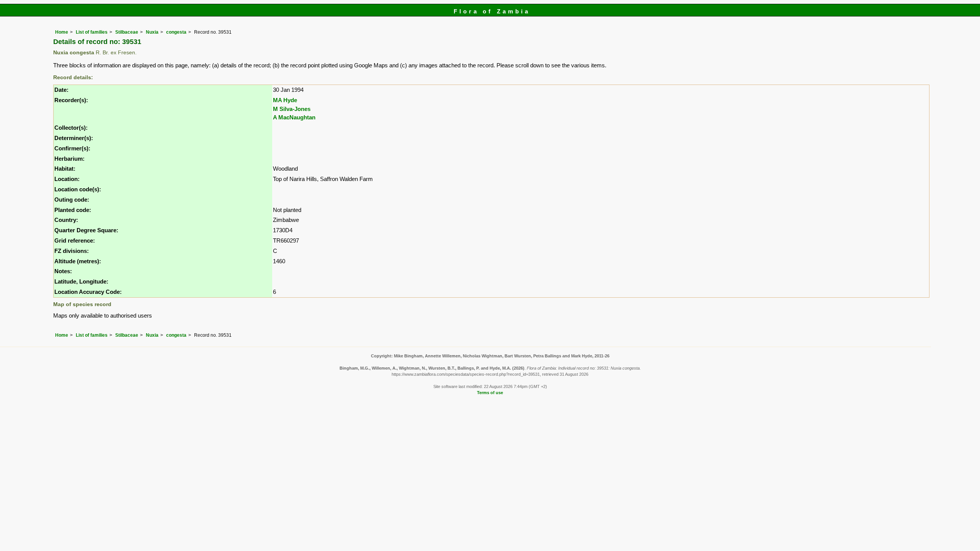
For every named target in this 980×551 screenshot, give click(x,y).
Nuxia (152, 32)
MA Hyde (285, 100)
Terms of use (490, 392)
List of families (92, 32)
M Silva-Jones (291, 109)
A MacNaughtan (294, 117)
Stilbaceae (126, 32)
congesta (176, 32)
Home (61, 32)
